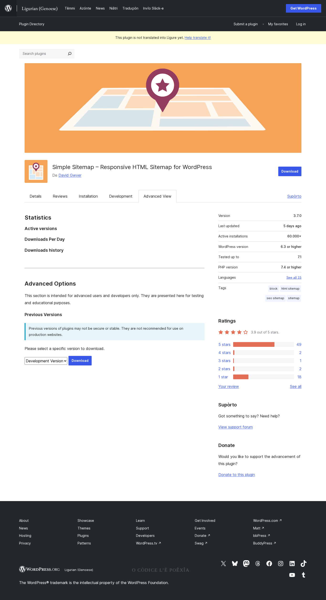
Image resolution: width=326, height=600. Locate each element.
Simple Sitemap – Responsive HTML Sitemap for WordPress (132, 167)
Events (200, 528)
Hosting (25, 535)
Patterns (84, 543)
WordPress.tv (148, 543)
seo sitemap (275, 298)
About (24, 520)
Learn (140, 520)
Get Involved (205, 520)
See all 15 (293, 277)
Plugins (83, 535)
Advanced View (157, 196)
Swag (201, 543)
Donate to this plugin (236, 474)
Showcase (86, 520)
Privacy (25, 543)
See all (295, 386)
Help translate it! (198, 38)
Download (289, 171)
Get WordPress (303, 8)
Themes (84, 528)
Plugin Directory (31, 24)
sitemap (294, 298)
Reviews (60, 196)
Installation (88, 196)
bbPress (261, 535)
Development (120, 196)
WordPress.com (267, 520)
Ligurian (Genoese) (79, 570)
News (23, 528)
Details (36, 196)
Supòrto (294, 196)
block (274, 288)
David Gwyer (69, 175)
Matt (258, 528)
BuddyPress (264, 543)
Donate (202, 535)
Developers (145, 535)
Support (142, 528)
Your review (228, 386)
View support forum (235, 427)
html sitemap (290, 288)
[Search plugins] (69, 53)
